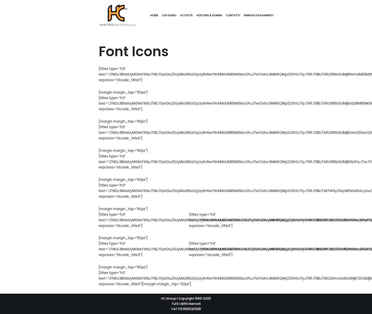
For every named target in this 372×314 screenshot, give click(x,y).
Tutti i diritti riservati (186, 303)
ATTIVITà (186, 15)
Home (154, 15)
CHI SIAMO (169, 15)
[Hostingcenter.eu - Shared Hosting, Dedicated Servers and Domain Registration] (118, 15)
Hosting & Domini (209, 15)
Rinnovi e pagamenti (258, 15)
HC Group (168, 298)
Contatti (233, 15)
